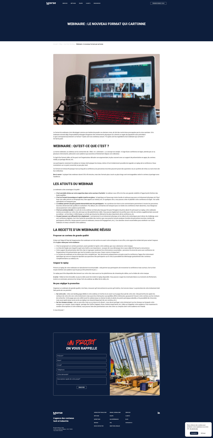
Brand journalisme (115, 412)
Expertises (97, 419)
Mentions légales (115, 426)
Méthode (73, 3)
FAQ (111, 422)
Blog (60, 44)
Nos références (114, 419)
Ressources (97, 3)
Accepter (194, 433)
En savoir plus (194, 429)
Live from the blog (69, 44)
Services (64, 3)
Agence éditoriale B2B (100, 412)
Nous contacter (98, 426)
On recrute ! (128, 422)
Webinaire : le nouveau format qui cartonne (89, 44)
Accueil (55, 44)
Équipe (81, 3)
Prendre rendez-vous (158, 3)
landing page (78, 294)
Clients (88, 3)
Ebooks (96, 422)
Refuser (203, 433)
